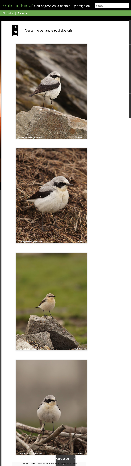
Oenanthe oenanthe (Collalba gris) (49, 30)
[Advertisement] (103, 75)
